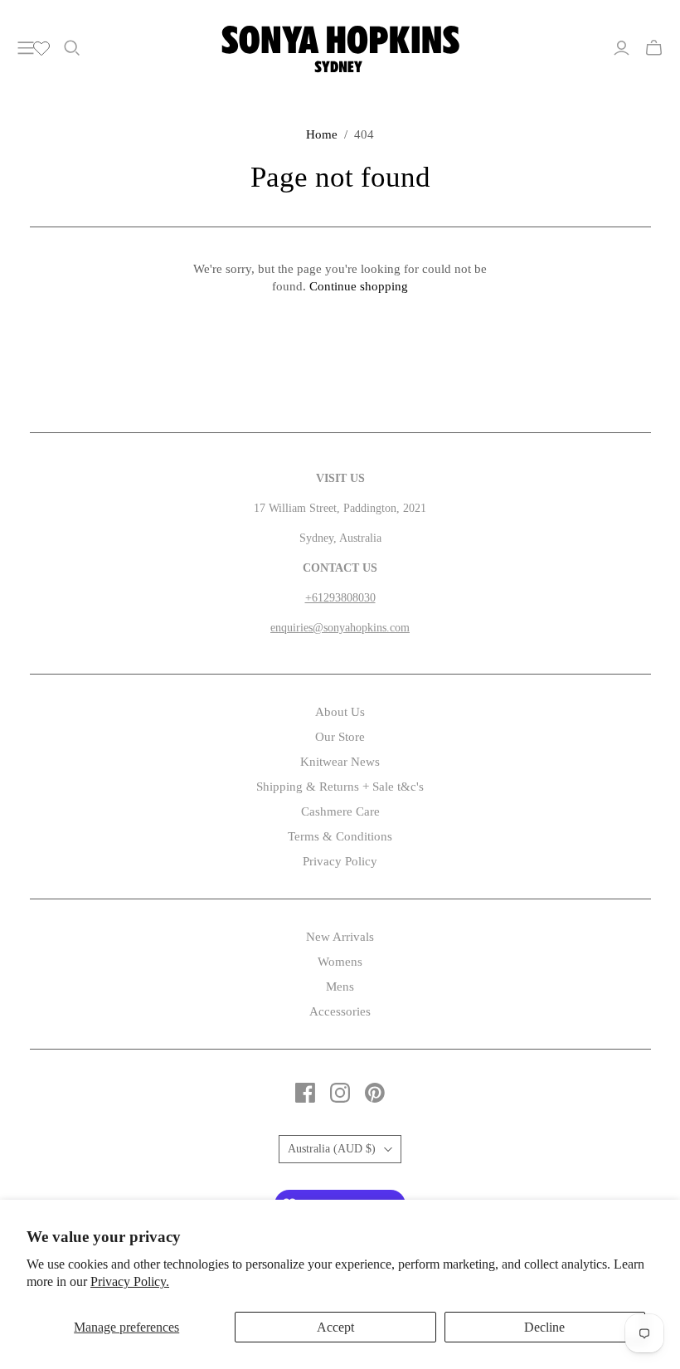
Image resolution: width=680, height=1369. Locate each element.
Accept (335, 1327)
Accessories (340, 1011)
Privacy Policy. (129, 1281)
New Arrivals (340, 936)
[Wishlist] (41, 48)
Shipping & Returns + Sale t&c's (340, 786)
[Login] (621, 48)
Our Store (340, 736)
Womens (340, 961)
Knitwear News (340, 761)
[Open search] (72, 48)
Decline (544, 1327)
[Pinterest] (375, 1093)
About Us (340, 712)
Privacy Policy (340, 861)
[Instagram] (340, 1093)
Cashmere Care (340, 811)
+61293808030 (340, 598)
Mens (340, 986)
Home (322, 134)
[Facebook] (305, 1093)
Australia (332, 1148)
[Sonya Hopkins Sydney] (340, 46)
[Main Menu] (25, 48)
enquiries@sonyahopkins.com (340, 627)
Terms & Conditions (340, 836)
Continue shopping (358, 286)
